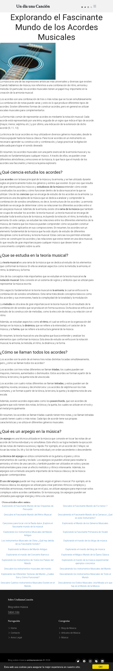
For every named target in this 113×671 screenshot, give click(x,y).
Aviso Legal (16, 637)
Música (64, 637)
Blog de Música (68, 628)
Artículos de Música (70, 633)
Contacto (15, 633)
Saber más (13, 612)
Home (13, 628)
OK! (101, 666)
